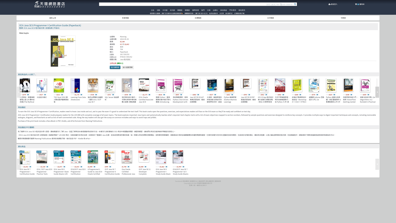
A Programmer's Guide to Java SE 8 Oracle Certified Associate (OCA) (95, 172)
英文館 (172, 10)
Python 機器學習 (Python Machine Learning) (230, 99)
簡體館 (179, 10)
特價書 (343, 18)
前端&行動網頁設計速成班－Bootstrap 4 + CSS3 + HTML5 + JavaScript (299, 100)
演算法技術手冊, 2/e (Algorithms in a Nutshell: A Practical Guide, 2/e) (367, 100)
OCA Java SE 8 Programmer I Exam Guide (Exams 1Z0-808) (61, 172)
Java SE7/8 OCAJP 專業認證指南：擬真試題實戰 (197, 99)
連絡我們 (202, 181)
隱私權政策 (210, 181)
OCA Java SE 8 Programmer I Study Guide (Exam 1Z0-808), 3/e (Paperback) (163, 174)
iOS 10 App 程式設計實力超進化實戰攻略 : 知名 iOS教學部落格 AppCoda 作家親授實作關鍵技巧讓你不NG (265, 103)
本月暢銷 (270, 18)
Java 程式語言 (125, 59)
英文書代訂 (229, 13)
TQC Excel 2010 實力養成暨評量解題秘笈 (61, 99)
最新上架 (52, 18)
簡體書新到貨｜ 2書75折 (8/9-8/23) (196, 13)
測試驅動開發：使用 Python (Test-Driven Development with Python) (180, 100)
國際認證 (195, 10)
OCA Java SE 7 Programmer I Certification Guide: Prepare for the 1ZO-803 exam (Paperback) (27, 175)
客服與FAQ (193, 181)
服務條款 (218, 181)
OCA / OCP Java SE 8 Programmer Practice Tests (44, 171)
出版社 (215, 10)
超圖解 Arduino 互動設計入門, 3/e (316, 98)
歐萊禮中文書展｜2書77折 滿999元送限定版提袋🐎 (166, 13)
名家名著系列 (213, 13)
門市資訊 (232, 10)
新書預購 (125, 18)
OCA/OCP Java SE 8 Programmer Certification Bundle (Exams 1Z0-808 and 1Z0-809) (78, 174)
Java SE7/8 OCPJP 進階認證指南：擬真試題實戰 (248, 99)
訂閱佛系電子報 (239, 13)
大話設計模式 (42, 97)
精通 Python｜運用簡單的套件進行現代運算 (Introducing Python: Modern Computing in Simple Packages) (163, 103)
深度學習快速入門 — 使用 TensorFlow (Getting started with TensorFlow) (350, 100)
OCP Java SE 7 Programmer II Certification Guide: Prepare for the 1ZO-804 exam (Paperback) (112, 175)
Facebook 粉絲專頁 (182, 181)
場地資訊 (241, 10)
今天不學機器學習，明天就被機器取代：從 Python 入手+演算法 (282, 100)
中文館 (165, 10)
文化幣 (221, 13)
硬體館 (187, 10)
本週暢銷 (198, 18)
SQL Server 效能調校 (112, 98)
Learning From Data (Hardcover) (78, 98)
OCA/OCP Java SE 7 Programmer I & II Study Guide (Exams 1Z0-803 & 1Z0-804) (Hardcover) (180, 174)
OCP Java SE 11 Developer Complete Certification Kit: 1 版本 (146, 174)
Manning (123, 36)
